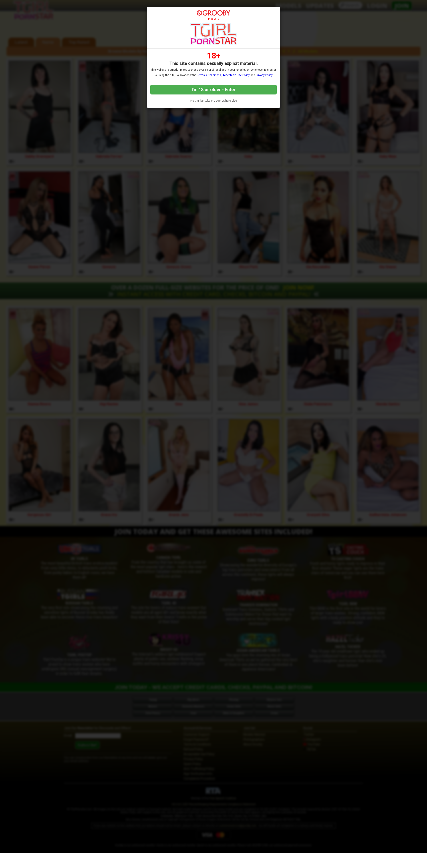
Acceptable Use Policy (236, 75)
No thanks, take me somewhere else (213, 100)
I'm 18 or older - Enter (214, 89)
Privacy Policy (264, 75)
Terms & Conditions (209, 75)
